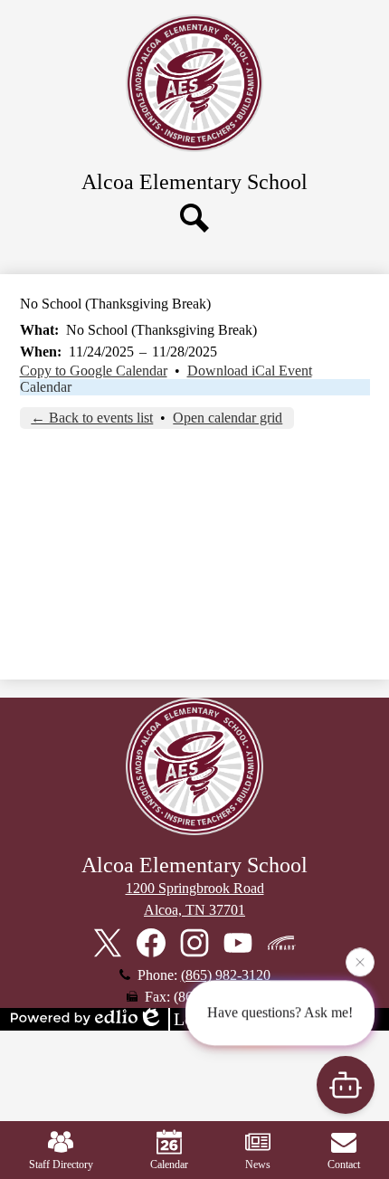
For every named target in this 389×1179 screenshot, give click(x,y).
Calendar (45, 387)
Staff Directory (61, 1164)
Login (195, 1019)
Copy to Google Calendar (93, 370)
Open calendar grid (227, 417)
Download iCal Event (249, 370)
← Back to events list (92, 417)
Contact (343, 1164)
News (257, 1164)
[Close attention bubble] (360, 960)
